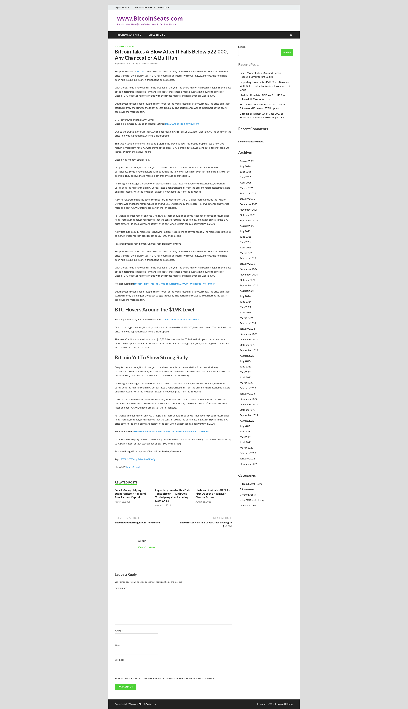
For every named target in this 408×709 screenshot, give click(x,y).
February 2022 (248, 453)
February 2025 (248, 258)
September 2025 (249, 220)
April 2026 (245, 182)
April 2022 (245, 442)
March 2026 (246, 187)
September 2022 (249, 415)
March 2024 (246, 317)
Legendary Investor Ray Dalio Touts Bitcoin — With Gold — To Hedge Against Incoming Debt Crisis (173, 495)
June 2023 (245, 366)
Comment (121, 588)
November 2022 (249, 404)
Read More (132, 467)
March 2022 (246, 447)
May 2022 (245, 436)
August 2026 (247, 160)
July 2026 (245, 166)
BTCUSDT (126, 459)
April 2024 (245, 312)
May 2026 (245, 177)
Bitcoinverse (163, 7)
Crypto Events (248, 494)
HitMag (289, 704)
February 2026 (248, 193)
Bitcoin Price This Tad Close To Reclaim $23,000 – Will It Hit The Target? (174, 283)
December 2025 (248, 204)
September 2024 (249, 285)
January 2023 (247, 393)
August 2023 (247, 355)
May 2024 (245, 306)
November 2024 (249, 274)
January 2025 (247, 263)
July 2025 (245, 231)
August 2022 (247, 420)
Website (120, 660)
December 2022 (248, 398)
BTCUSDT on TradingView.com (182, 123)
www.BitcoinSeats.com (150, 18)
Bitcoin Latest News (124, 46)
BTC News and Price (143, 7)
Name (119, 630)
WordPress (275, 704)
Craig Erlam (137, 459)
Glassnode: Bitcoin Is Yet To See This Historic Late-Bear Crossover (171, 431)
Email (119, 645)
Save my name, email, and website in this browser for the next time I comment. (165, 678)
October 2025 (247, 214)
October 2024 (247, 279)
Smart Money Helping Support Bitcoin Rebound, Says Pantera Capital (130, 493)
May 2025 (245, 241)
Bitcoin (140, 71)
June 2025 (245, 236)
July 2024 (245, 296)
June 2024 (245, 301)
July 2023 (245, 361)
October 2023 (247, 344)
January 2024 (247, 328)
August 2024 (247, 290)
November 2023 (249, 339)
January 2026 (247, 198)
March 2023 (246, 382)
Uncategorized (248, 505)
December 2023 (248, 333)
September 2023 (249, 350)
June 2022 (245, 431)
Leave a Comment (149, 63)
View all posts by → (148, 547)
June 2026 (245, 171)
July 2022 (245, 425)
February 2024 (248, 323)
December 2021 (248, 463)
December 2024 (248, 269)
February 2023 (248, 388)
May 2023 (245, 371)
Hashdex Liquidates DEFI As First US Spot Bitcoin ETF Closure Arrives (212, 493)
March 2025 (246, 252)
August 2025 (247, 225)
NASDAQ (149, 459)
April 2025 (245, 247)
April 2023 (245, 377)
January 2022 (247, 458)
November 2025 (249, 209)
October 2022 (247, 409)
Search (242, 46)
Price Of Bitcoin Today (252, 499)
